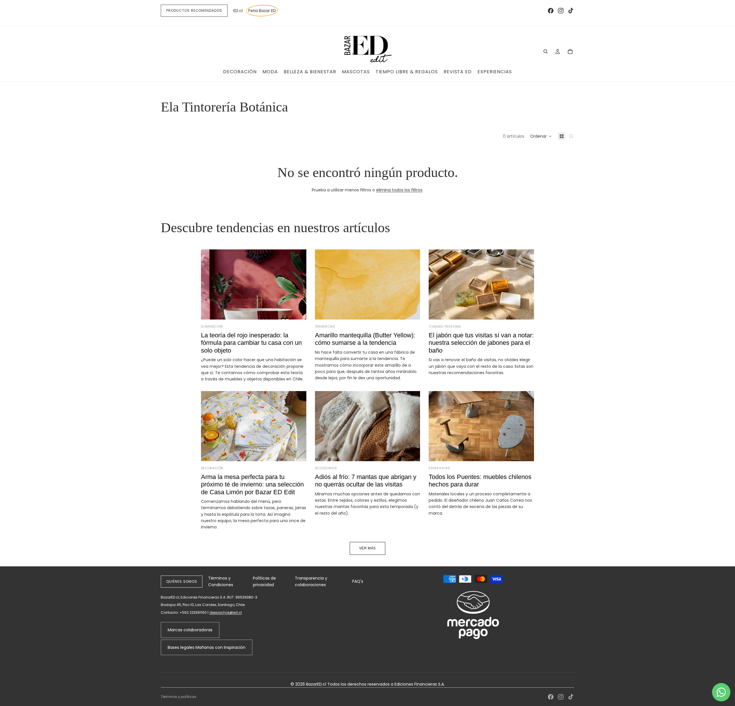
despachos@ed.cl (225, 612)
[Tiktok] (570, 10)
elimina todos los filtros (399, 190)
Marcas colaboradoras (190, 630)
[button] (541, 136)
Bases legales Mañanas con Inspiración (206, 647)
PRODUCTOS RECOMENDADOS (194, 10)
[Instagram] (560, 10)
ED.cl (238, 11)
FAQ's (357, 581)
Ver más (367, 548)
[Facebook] (550, 10)
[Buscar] (545, 51)
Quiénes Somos (181, 581)
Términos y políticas (178, 696)
